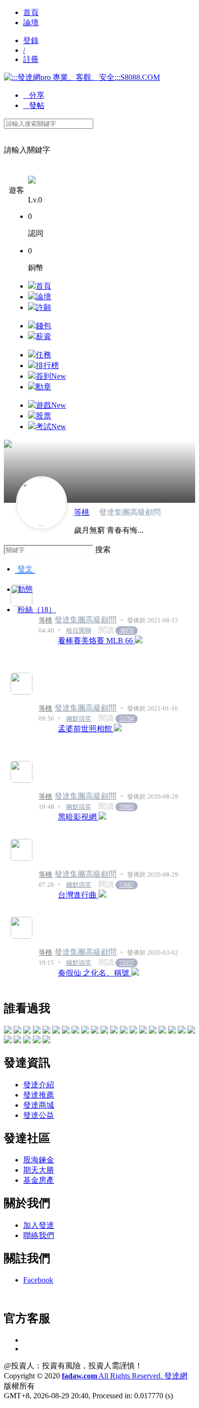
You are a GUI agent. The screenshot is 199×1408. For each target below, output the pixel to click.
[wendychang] (143, 1031)
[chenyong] (152, 1031)
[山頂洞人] (56, 1031)
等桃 (81, 512)
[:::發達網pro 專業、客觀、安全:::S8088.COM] (82, 77)
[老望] (95, 1031)
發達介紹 (38, 1085)
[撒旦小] (181, 1031)
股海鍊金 (38, 1160)
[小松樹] (46, 1041)
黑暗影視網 (78, 817)
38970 (126, 630)
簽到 (51, 376)
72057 (126, 962)
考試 (51, 426)
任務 (43, 355)
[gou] (27, 1041)
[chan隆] (17, 1031)
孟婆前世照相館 (86, 729)
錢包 (43, 326)
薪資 (43, 336)
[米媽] (85, 1031)
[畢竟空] (191, 1031)
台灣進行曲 (78, 895)
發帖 (33, 105)
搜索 (103, 549)
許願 (43, 307)
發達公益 (38, 1115)
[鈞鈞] (46, 1031)
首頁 (31, 12)
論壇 (31, 22)
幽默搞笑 (78, 718)
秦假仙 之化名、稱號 (94, 973)
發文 (25, 569)
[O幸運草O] (17, 1041)
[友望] (133, 1031)
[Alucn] (37, 1041)
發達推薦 (38, 1095)
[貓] (104, 1031)
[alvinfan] (162, 1031)
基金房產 (38, 1180)
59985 (126, 807)
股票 (43, 416)
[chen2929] (66, 1031)
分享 (33, 95)
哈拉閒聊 (78, 630)
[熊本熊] (8, 1041)
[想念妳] (37, 1031)
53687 (126, 885)
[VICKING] (27, 1031)
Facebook (38, 1280)
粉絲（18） (36, 609)
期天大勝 (38, 1170)
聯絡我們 (38, 1235)
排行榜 (47, 365)
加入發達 (38, 1225)
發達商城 (38, 1105)
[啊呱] (114, 1031)
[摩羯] (172, 1031)
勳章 (43, 387)
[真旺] (75, 1031)
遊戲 (51, 405)
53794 (126, 718)
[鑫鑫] (124, 1031)
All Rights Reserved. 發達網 (124, 1376)
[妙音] (8, 1031)
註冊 (31, 59)
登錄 (31, 40)
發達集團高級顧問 (85, 620)
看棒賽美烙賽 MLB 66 (96, 640)
